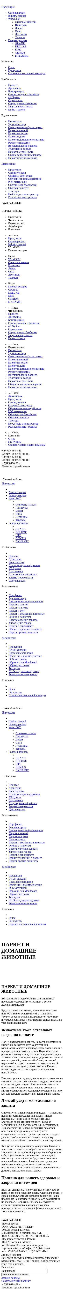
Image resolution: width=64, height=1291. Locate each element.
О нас (11, 67)
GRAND (20, 43)
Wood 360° (14, 18)
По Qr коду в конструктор (23, 194)
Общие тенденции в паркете (24, 154)
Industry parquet (17, 15)
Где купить (14, 70)
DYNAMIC (21, 55)
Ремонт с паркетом (19, 142)
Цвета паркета (16, 109)
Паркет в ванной (18, 130)
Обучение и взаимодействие (24, 178)
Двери (18, 28)
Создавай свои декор (20, 175)
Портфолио (15, 121)
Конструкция (16, 91)
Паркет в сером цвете (20, 151)
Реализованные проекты (22, 197)
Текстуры (13, 191)
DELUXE (20, 46)
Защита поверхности (20, 106)
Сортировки (15, 100)
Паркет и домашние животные (26, 139)
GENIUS (20, 52)
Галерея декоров (17, 40)
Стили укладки (17, 172)
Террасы (20, 37)
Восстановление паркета (22, 145)
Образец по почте (18, 188)
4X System (14, 97)
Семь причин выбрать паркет (25, 127)
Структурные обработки (22, 103)
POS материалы (17, 181)
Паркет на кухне (17, 133)
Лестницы (21, 34)
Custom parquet (16, 12)
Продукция (8, 6)
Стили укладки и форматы (23, 94)
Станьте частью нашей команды (26, 73)
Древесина (14, 88)
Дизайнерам (8, 163)
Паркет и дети (16, 136)
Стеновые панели (25, 21)
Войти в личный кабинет (15, 1274)
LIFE (18, 49)
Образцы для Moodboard (22, 184)
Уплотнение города (19, 148)
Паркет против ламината (22, 158)
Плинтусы (21, 25)
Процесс (13, 85)
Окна (18, 31)
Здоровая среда (17, 124)
